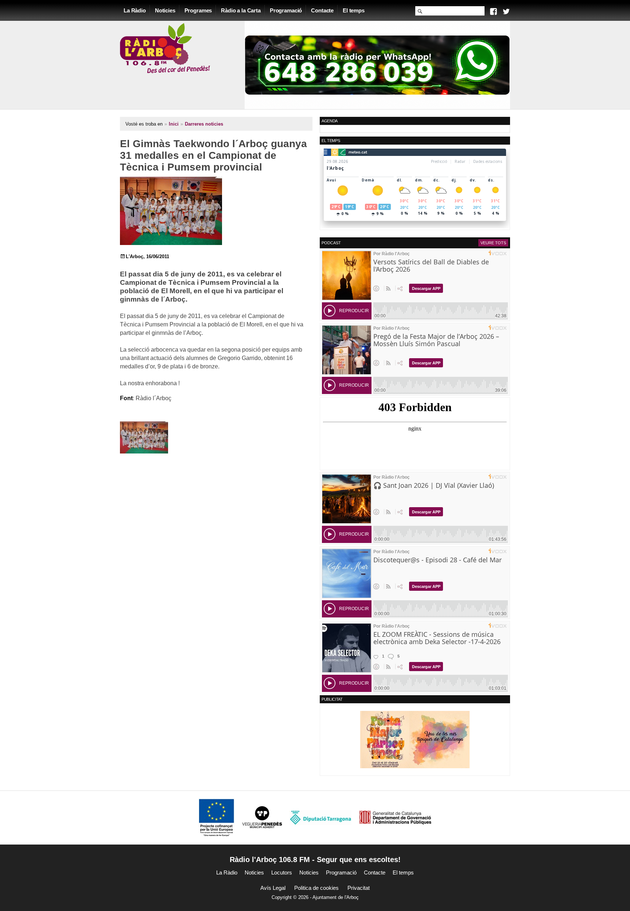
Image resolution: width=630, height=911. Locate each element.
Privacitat (358, 888)
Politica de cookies (316, 888)
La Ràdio (135, 10)
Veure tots (493, 243)
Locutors (281, 872)
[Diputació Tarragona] (320, 817)
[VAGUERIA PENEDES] (262, 817)
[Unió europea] (216, 817)
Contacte (322, 10)
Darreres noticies (204, 124)
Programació (286, 10)
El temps (354, 10)
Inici (174, 124)
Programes (198, 10)
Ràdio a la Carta (241, 10)
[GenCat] (395, 817)
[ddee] (415, 739)
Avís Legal (272, 888)
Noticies (165, 10)
